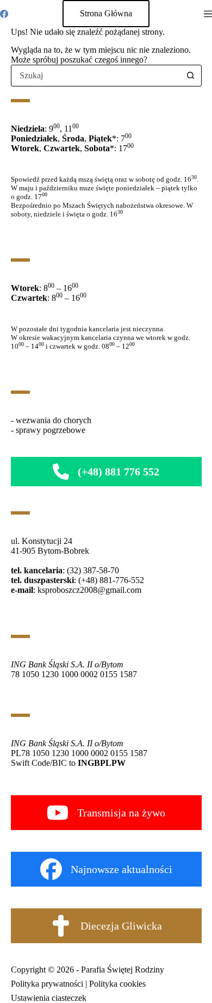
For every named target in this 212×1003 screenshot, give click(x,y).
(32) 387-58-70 (93, 570)
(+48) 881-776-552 (111, 580)
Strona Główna (106, 13)
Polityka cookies (117, 983)
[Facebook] (4, 14)
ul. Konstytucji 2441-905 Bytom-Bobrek (50, 545)
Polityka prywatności (47, 983)
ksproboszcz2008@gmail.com (89, 590)
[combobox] (95, 75)
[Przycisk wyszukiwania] (190, 75)
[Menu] (208, 14)
